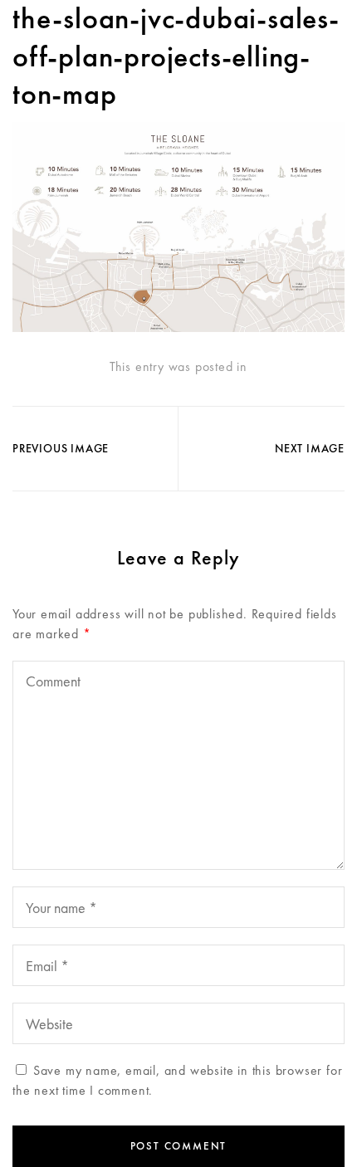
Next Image (310, 448)
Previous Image (60, 448)
